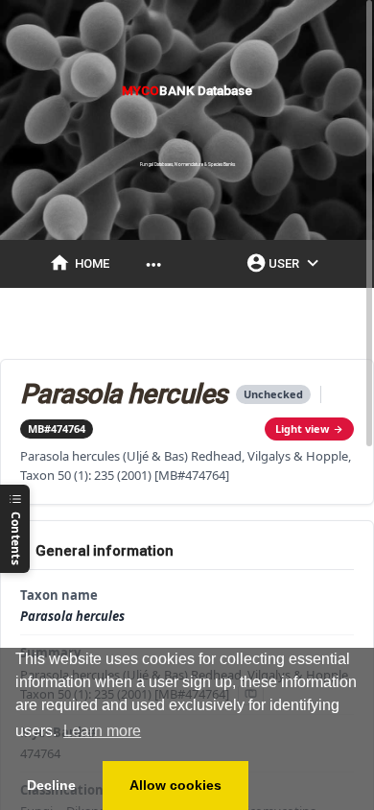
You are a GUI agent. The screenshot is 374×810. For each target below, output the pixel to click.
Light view (302, 428)
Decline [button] (51, 785)
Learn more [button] (102, 731)
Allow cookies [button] (175, 785)
